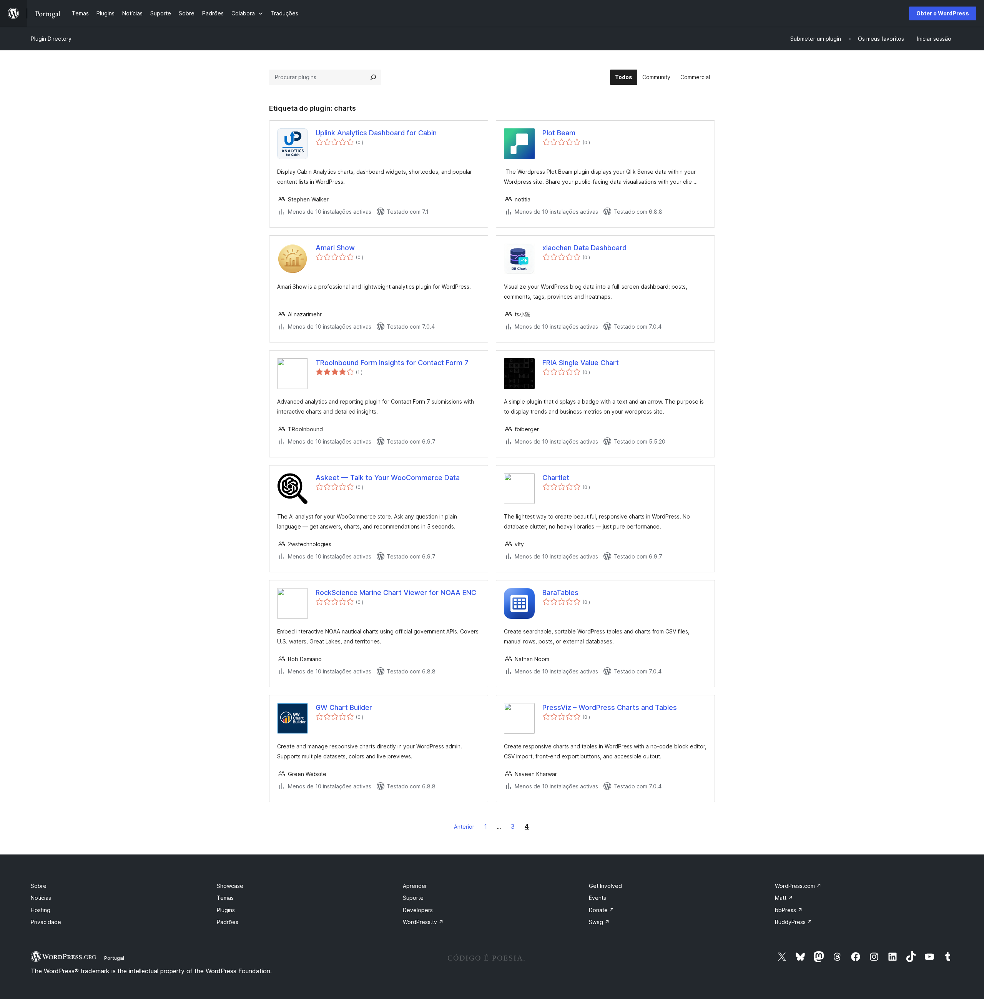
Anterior (464, 826)
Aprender (415, 886)
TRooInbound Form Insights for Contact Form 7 (392, 363)
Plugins (226, 910)
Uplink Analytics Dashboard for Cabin (376, 133)
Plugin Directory (51, 38)
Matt (784, 897)
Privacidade (46, 922)
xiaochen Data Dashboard (584, 248)
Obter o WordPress (942, 13)
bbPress (789, 910)
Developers (418, 910)
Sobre (39, 886)
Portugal (114, 958)
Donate (601, 910)
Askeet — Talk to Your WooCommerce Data (388, 478)
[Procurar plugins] (373, 77)
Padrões (227, 922)
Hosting (40, 910)
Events (597, 897)
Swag (599, 922)
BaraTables (560, 592)
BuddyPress (793, 922)
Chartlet (555, 478)
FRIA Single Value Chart (580, 363)
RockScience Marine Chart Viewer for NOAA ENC (396, 592)
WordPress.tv (423, 922)
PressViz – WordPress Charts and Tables (609, 707)
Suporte (413, 897)
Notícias (41, 897)
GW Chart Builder (344, 707)
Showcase (230, 886)
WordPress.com (798, 886)
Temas (225, 897)
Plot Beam (558, 133)
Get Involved (605, 886)
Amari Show (335, 248)
